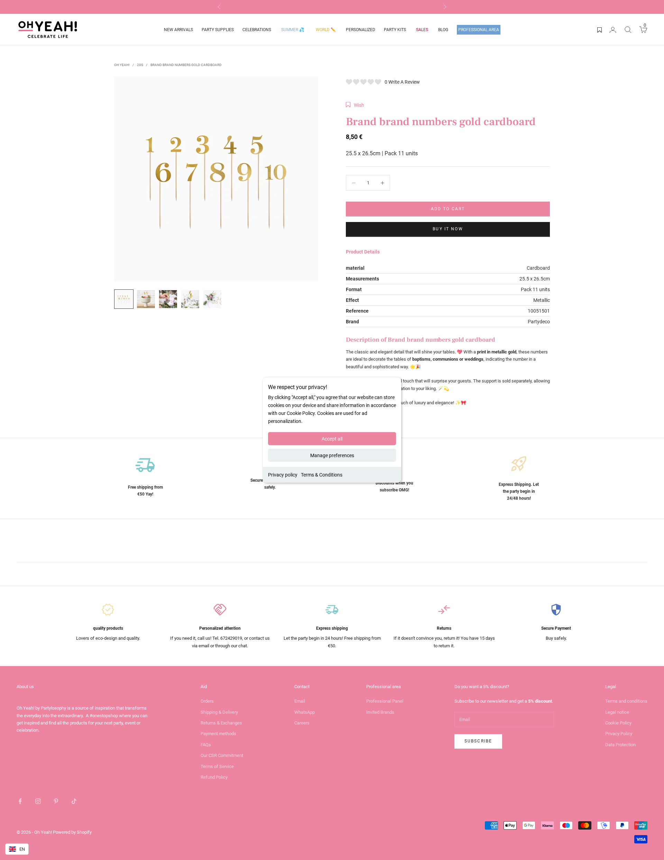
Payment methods (218, 733)
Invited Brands (380, 712)
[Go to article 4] (190, 299)
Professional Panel (384, 701)
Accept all (332, 439)
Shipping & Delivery (219, 712)
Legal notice (617, 712)
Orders (207, 701)
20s (140, 65)
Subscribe (478, 741)
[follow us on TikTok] (74, 801)
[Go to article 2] (146, 299)
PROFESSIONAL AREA (478, 29)
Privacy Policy (618, 733)
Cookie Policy (618, 722)
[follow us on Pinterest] (56, 801)
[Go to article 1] (123, 299)
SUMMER (292, 29)
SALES (422, 29)
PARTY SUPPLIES (218, 29)
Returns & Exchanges (221, 722)
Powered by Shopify (72, 832)
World (326, 29)
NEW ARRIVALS (178, 29)
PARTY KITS (395, 29)
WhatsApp (304, 712)
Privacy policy (282, 475)
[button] (355, 105)
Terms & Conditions (321, 475)
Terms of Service (217, 766)
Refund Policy (214, 777)
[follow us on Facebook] (20, 801)
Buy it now (448, 228)
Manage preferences (332, 455)
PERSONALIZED (360, 29)
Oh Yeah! (122, 65)
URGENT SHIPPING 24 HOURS (332, 6)
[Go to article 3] (168, 299)
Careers (302, 722)
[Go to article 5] (212, 299)
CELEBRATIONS (256, 29)
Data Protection (620, 744)
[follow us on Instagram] (38, 801)
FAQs (206, 744)
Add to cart (448, 208)
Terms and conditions (626, 701)
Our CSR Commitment (222, 755)
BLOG (443, 29)
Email (299, 701)
